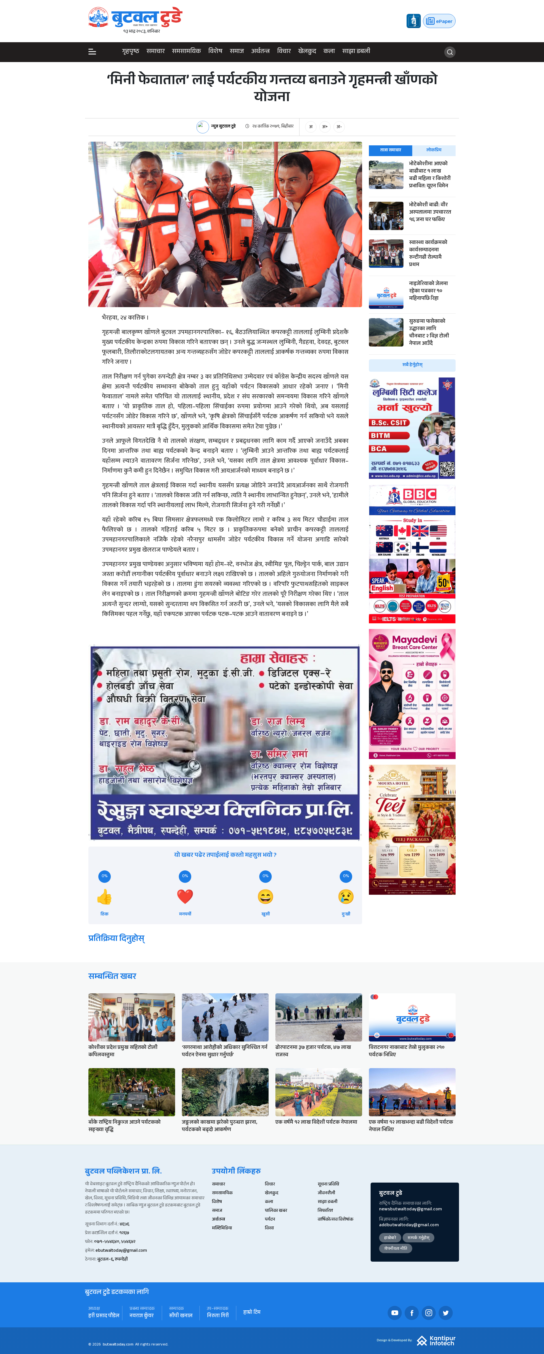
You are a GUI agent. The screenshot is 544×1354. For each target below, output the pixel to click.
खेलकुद (307, 52)
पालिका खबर (276, 1211)
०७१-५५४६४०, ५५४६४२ (114, 1242)
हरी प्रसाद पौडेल (103, 1316)
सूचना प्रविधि (328, 1185)
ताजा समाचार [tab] (390, 150)
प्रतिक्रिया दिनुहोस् (116, 939)
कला (329, 52)
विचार (284, 52)
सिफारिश (325, 1211)
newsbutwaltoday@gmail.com (410, 1209)
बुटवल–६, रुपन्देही (112, 1260)
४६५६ (124, 1224)
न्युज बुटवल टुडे (223, 127)
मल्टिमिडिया (222, 1228)
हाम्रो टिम (251, 1313)
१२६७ (124, 1233)
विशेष (215, 52)
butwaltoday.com (118, 1345)
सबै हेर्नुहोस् (412, 365)
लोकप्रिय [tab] (433, 150)
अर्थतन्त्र (260, 52)
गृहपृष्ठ (130, 52)
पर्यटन (270, 1220)
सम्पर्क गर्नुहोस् (418, 1238)
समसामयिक (186, 52)
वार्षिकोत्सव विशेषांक (335, 1220)
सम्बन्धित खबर (112, 977)
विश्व (269, 1228)
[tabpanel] (412, 266)
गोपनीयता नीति (395, 1249)
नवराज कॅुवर (141, 1316)
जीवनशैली (326, 1193)
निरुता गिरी (218, 1316)
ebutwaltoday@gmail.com (121, 1251)
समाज (237, 52)
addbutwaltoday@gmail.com (409, 1225)
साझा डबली (356, 52)
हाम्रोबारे (390, 1238)
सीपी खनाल (180, 1316)
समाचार (155, 52)
